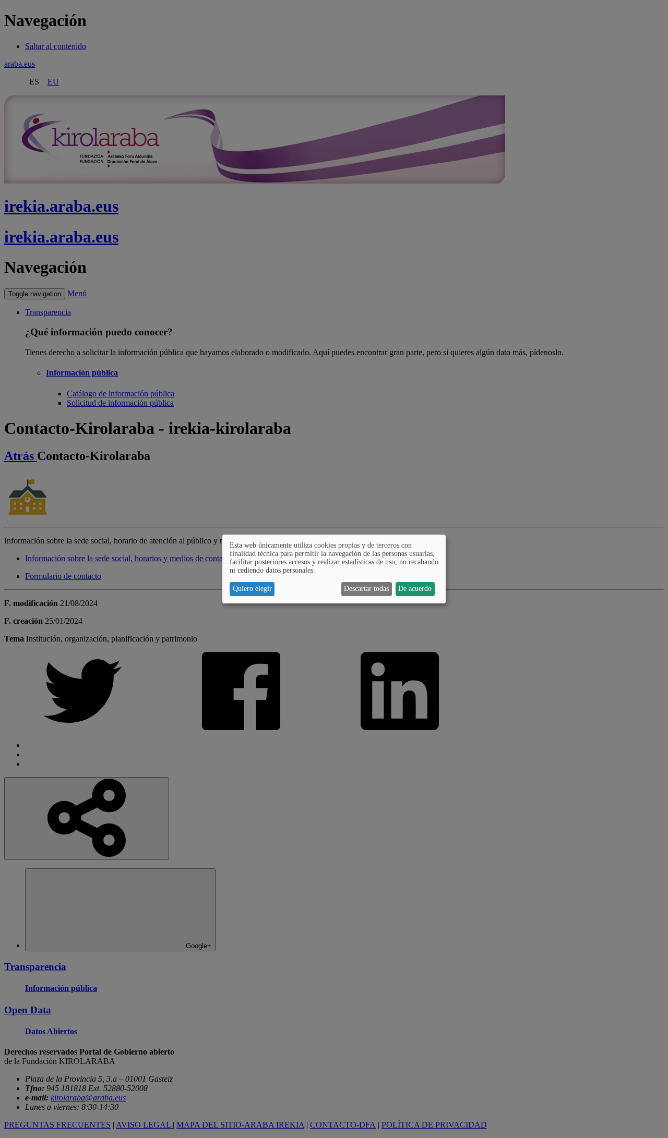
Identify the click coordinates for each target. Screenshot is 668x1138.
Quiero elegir (252, 588)
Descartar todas (366, 588)
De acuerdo (415, 588)
